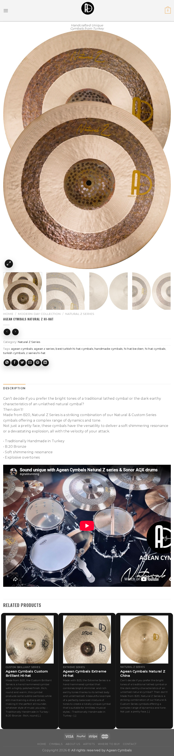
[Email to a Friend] (30, 362)
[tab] (14, 388)
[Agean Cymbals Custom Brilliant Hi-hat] (30, 639)
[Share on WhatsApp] (7, 362)
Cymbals (56, 744)
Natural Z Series (79, 313)
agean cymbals (22, 348)
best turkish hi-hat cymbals (74, 348)
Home (8, 313)
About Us (73, 744)
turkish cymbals (14, 353)
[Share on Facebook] (14, 362)
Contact (130, 744)
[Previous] (12, 149)
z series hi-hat (35, 353)
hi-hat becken (134, 348)
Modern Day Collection (39, 313)
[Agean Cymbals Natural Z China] (144, 639)
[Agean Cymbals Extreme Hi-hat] (87, 639)
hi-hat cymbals (155, 348)
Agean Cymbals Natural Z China (143, 673)
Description (14, 388)
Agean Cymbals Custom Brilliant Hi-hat (27, 673)
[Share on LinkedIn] (45, 362)
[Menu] (5, 10)
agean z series (44, 348)
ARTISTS (89, 744)
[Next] (162, 149)
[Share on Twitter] (22, 362)
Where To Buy (109, 744)
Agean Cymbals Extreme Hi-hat (85, 673)
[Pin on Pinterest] (37, 362)
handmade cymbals (108, 348)
